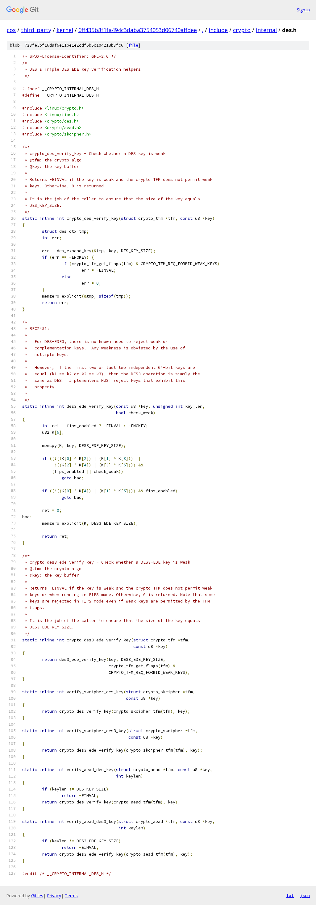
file (133, 45)
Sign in (303, 10)
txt (290, 895)
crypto (242, 30)
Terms (71, 896)
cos (11, 30)
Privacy (54, 896)
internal (266, 30)
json (305, 895)
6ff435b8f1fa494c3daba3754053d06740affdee (137, 30)
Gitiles (37, 896)
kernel (64, 30)
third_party (36, 30)
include (218, 30)
